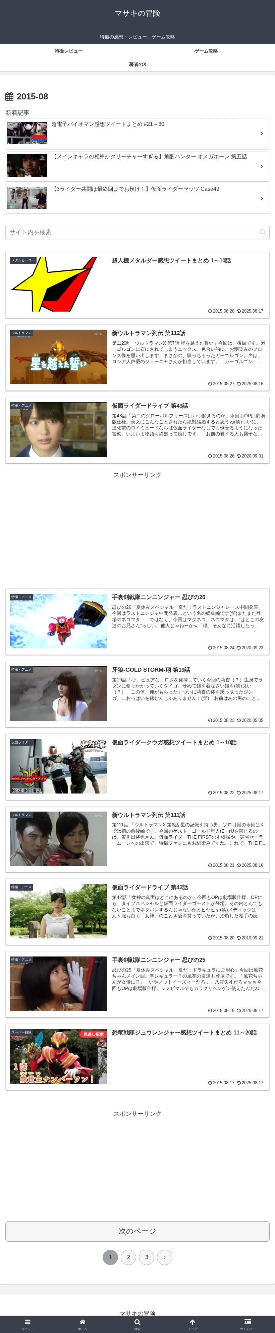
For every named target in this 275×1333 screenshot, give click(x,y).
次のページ (138, 1231)
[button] (263, 232)
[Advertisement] (137, 527)
